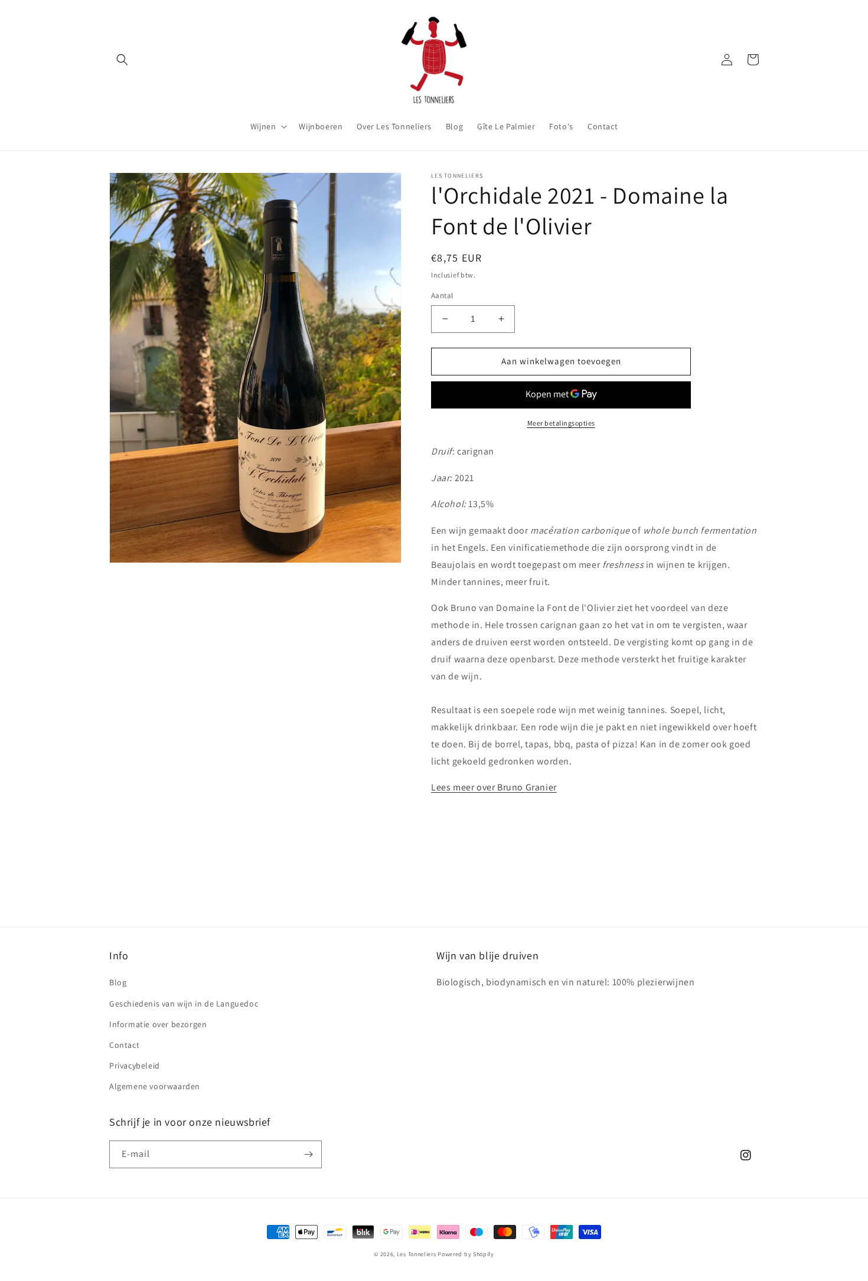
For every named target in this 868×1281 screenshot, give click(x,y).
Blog (117, 982)
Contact (124, 1045)
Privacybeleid (134, 1065)
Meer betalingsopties (561, 423)
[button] (122, 60)
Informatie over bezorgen (158, 1024)
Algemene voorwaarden (154, 1086)
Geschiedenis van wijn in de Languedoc (183, 1003)
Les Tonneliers (416, 1254)
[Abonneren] (308, 1154)
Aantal (442, 295)
